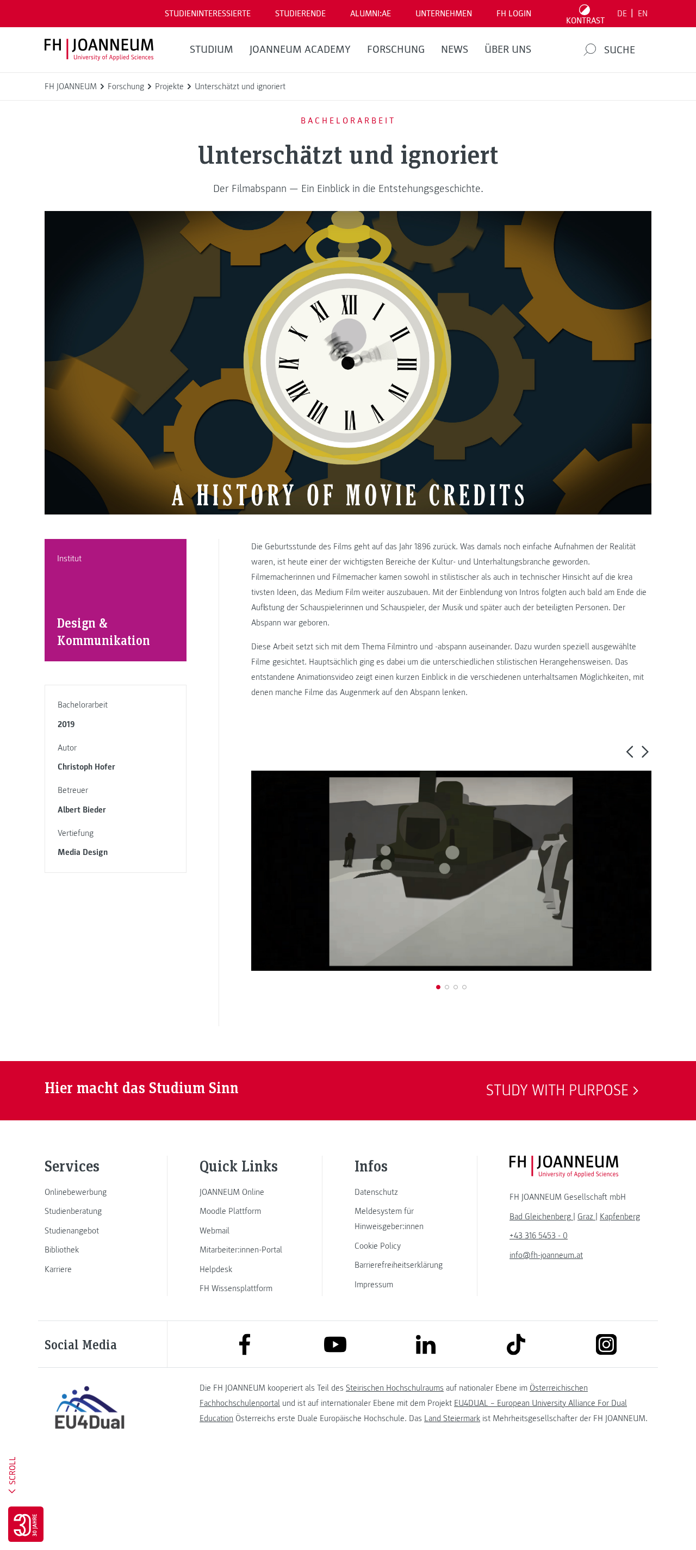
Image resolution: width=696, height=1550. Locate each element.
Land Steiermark (452, 1418)
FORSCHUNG (396, 49)
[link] (90, 1192)
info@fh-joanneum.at (546, 1255)
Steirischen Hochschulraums (395, 1387)
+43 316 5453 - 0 (538, 1235)
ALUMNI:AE (370, 13)
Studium (211, 49)
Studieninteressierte (208, 13)
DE (622, 13)
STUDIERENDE (300, 13)
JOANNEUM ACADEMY (300, 49)
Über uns (507, 49)
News (454, 49)
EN (643, 13)
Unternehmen (443, 13)
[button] (629, 751)
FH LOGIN (513, 13)
